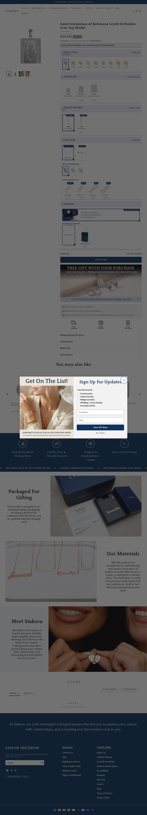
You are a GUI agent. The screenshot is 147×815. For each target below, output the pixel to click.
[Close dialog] (123, 380)
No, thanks (100, 433)
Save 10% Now (100, 427)
